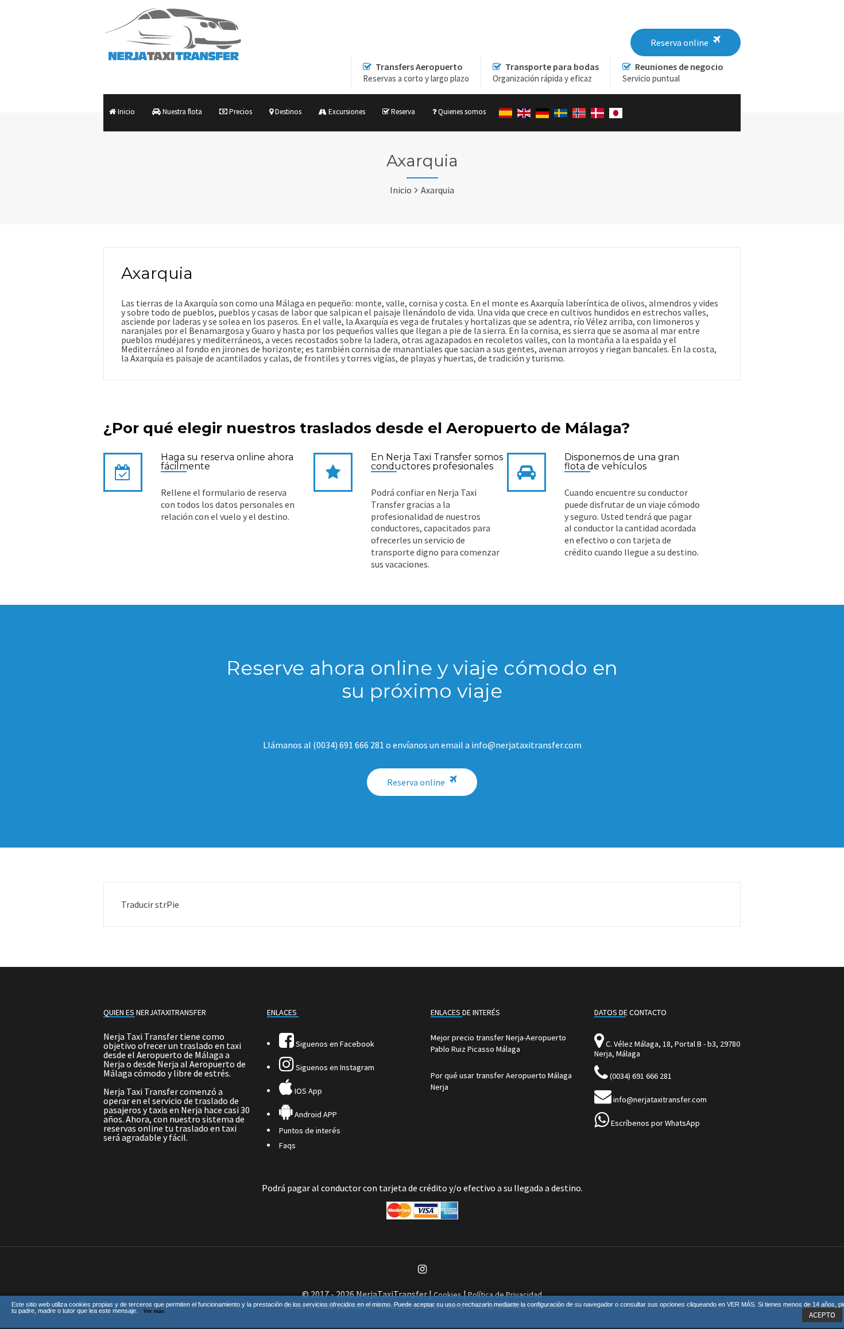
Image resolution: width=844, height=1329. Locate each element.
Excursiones (346, 111)
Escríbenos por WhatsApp (655, 1123)
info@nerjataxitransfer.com (660, 1099)
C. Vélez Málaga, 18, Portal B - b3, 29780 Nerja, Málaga (667, 1049)
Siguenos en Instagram (334, 1067)
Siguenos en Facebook (334, 1044)
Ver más (154, 1311)
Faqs (287, 1145)
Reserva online (416, 782)
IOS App (307, 1091)
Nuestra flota (181, 111)
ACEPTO (822, 1315)
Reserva (402, 111)
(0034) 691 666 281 (641, 1076)
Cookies (447, 1294)
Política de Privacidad (505, 1294)
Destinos (287, 111)
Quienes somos (461, 111)
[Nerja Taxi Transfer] (172, 58)
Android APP (315, 1114)
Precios (239, 111)
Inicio (125, 111)
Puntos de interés (309, 1130)
